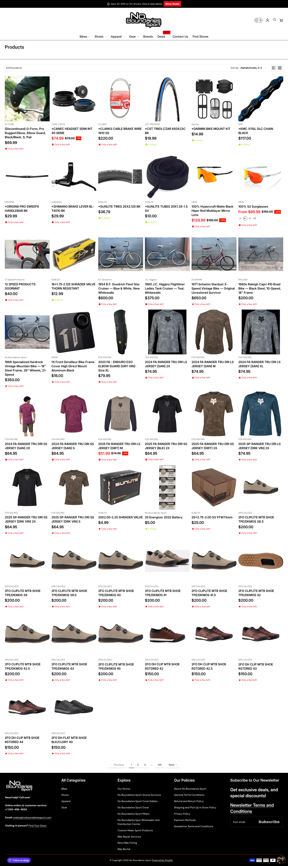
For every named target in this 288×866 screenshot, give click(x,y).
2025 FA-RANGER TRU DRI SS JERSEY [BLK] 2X (166, 446)
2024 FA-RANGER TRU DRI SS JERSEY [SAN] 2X (26, 446)
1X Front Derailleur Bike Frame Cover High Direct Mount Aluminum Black (72, 366)
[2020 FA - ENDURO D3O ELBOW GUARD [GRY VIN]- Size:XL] (120, 332)
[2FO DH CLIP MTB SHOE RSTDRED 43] (260, 634)
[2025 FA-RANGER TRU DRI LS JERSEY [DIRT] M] (120, 414)
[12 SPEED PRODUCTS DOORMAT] (27, 254)
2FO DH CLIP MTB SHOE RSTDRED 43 (255, 666)
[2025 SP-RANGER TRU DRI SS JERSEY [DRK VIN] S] (73, 487)
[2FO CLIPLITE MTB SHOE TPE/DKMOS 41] (167, 560)
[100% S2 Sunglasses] (260, 176)
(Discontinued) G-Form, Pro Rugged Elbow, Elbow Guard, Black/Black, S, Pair (25, 133)
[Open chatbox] (281, 860)
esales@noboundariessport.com (32, 817)
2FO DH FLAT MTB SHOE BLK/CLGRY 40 (69, 740)
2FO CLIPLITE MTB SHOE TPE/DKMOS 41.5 (209, 593)
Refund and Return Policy (189, 801)
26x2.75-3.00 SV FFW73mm (212, 517)
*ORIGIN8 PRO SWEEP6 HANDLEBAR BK (22, 209)
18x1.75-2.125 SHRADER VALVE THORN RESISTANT (73, 286)
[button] (274, 20)
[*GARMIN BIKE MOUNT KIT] (214, 98)
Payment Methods (185, 820)
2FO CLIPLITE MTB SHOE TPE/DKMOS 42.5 (22, 666)
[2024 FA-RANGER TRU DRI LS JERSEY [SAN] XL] (260, 332)
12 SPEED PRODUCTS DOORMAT (20, 286)
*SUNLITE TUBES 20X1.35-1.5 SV (166, 209)
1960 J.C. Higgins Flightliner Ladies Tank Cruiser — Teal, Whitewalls (165, 288)
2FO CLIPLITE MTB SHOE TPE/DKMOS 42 (256, 593)
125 (160, 764)
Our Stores (124, 788)
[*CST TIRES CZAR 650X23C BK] (167, 98)
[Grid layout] (279, 68)
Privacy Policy (182, 813)
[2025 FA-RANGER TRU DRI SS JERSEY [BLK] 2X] (167, 414)
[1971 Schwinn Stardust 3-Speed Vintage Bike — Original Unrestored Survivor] (214, 254)
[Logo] (143, 20)
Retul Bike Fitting (127, 842)
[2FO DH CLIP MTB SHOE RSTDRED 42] (167, 634)
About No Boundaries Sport (190, 788)
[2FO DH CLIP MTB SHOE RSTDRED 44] (27, 708)
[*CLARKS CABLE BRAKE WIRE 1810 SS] (120, 98)
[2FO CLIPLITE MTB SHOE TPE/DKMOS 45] (120, 634)
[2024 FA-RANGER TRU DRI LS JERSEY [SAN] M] (214, 332)
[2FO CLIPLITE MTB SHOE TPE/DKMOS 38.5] (260, 487)
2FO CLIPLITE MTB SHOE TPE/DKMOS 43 (69, 666)
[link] (117, 765)
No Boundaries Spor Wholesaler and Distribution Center (139, 822)
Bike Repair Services (129, 836)
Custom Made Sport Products (135, 830)
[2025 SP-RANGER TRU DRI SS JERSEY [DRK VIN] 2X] (27, 487)
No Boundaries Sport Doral (133, 807)
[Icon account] (267, 20)
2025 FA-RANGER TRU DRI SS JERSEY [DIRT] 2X (213, 446)
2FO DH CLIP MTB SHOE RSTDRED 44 (22, 740)
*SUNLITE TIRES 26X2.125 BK (119, 206)
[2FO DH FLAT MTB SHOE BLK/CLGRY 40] (73, 708)
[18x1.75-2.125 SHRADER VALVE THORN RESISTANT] (73, 254)
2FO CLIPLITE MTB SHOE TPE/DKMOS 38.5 (256, 519)
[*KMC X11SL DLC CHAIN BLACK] (260, 98)
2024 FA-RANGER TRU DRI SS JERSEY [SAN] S (72, 446)
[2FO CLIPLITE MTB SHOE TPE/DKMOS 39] (27, 560)
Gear (64, 807)
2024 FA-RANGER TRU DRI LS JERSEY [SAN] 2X (166, 364)
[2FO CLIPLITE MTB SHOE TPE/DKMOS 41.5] (214, 560)
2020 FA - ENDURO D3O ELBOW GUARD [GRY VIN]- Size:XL (117, 366)
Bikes (64, 788)
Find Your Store (37, 825)
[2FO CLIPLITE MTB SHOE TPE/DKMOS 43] (73, 634)
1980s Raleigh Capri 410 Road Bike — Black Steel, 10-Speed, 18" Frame (259, 288)
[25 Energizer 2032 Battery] (167, 487)
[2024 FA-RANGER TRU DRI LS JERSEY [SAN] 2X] (167, 332)
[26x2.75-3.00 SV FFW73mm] (214, 487)
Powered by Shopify (162, 860)
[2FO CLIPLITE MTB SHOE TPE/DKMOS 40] (120, 560)
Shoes (65, 795)
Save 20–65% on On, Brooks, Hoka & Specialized (136, 3)
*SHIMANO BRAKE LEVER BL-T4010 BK (72, 209)
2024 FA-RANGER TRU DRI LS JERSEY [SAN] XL (259, 364)
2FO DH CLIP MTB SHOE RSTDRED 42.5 (209, 666)
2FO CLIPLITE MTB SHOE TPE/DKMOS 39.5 (69, 593)
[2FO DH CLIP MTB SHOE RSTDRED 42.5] (214, 634)
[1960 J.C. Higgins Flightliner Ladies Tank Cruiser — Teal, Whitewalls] (167, 254)
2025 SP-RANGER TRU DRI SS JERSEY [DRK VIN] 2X (26, 519)
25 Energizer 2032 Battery (164, 517)
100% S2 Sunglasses (253, 206)
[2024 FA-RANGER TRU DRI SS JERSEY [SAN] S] (73, 414)
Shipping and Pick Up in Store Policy (195, 807)
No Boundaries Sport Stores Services (139, 795)
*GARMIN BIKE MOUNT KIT (211, 129)
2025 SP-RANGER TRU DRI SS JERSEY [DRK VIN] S (72, 519)
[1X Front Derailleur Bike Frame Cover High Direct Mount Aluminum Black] (73, 332)
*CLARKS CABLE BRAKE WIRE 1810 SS (120, 131)
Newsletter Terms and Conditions (193, 826)
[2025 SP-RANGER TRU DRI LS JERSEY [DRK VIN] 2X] (260, 414)
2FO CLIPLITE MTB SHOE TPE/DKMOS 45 (116, 666)
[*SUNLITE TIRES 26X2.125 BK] (120, 176)
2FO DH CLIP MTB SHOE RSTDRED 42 (162, 666)
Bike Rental (124, 849)
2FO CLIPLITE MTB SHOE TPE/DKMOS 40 (116, 593)
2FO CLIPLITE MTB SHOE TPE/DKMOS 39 (22, 593)
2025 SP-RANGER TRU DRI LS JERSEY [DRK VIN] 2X (259, 446)
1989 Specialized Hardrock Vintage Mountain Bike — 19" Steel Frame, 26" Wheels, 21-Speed (25, 368)
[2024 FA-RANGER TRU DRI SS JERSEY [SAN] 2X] (27, 414)
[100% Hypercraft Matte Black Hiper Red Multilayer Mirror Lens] (214, 176)
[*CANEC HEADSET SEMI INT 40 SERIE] (73, 98)
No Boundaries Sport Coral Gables (138, 801)
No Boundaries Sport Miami (133, 813)
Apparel (66, 801)
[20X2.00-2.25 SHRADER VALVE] (120, 487)
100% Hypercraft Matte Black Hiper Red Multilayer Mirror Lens (212, 211)
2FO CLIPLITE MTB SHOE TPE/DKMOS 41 (163, 593)
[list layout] (273, 68)
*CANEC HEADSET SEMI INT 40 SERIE (71, 131)
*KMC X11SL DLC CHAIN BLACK (255, 131)
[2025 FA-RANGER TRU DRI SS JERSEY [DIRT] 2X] (214, 414)
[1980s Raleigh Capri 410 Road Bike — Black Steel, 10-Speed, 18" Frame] (260, 254)
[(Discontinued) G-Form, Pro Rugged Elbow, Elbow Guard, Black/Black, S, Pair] (27, 98)
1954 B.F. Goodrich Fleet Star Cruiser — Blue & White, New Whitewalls (119, 288)
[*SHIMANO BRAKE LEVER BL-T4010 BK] (73, 176)
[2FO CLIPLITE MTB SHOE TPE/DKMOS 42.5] (27, 634)
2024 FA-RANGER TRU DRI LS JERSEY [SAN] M (213, 364)
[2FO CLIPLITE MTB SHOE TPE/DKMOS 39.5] (73, 560)
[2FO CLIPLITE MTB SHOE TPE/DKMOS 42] (260, 560)
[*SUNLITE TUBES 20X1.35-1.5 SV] (167, 176)
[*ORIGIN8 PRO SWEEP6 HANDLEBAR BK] (27, 176)
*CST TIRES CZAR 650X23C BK (165, 131)
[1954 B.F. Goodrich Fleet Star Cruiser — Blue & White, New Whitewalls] (120, 254)
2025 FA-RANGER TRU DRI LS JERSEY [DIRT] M (119, 446)
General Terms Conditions (189, 795)
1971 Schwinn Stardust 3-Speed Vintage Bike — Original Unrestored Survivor (213, 288)
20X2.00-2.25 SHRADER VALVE (120, 517)
